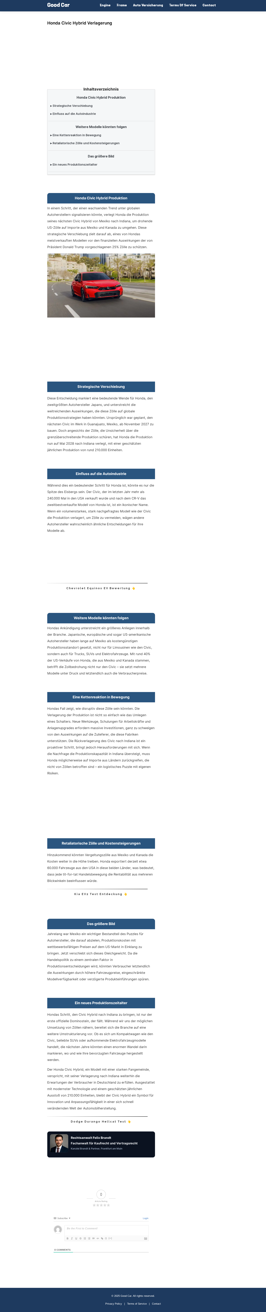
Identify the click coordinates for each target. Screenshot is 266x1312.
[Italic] (72, 1238)
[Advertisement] (101, 52)
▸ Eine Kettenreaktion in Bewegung (75, 135)
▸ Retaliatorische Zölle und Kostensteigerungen (85, 143)
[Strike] (80, 1238)
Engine (105, 5)
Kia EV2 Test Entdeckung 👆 (101, 894)
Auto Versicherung (148, 5)
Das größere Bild (101, 156)
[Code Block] (98, 1238)
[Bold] (67, 1238)
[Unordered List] (89, 1238)
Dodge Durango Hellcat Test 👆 (101, 1121)
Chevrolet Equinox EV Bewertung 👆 (101, 588)
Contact (209, 5)
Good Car (58, 5)
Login (145, 1218)
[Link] (102, 1238)
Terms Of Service (182, 5)
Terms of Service (137, 1303)
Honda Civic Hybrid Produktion (101, 97)
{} (106, 1238)
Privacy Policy (113, 1303)
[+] (110, 1238)
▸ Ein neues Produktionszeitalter (73, 164)
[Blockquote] (93, 1238)
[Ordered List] (85, 1238)
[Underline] (76, 1238)
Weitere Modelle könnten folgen (101, 127)
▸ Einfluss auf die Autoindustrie (73, 114)
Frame (122, 5)
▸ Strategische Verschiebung (71, 106)
